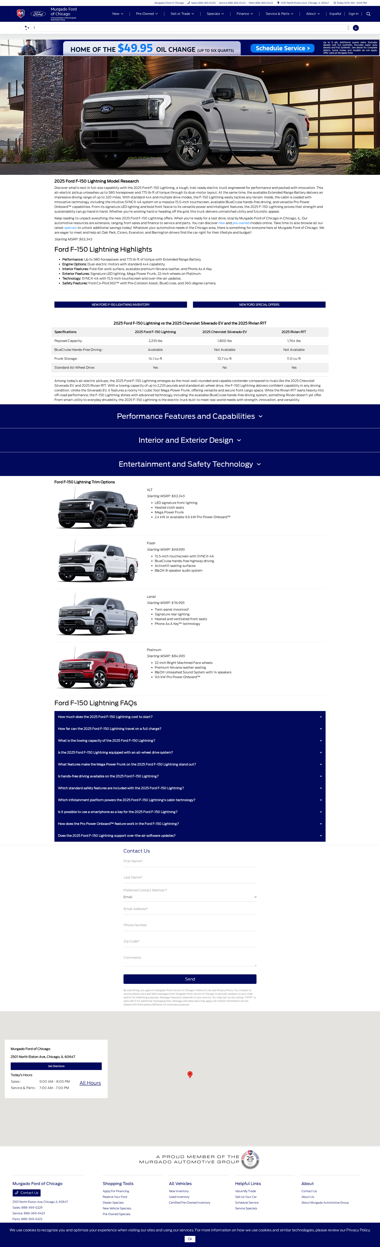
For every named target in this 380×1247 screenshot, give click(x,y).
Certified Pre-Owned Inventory (189, 1202)
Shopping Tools (118, 1183)
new (221, 223)
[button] (190, 1075)
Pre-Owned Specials (116, 1214)
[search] (368, 14)
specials (70, 228)
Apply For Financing (116, 1191)
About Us (307, 1196)
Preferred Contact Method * (145, 890)
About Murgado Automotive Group (325, 1202)
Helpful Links (248, 1183)
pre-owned (241, 223)
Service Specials (246, 1208)
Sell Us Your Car (246, 1196)
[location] (278, 2)
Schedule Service (246, 1202)
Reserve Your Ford (115, 1196)
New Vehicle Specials (117, 1208)
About (307, 1183)
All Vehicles (180, 1183)
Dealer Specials (113, 1202)
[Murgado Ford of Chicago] (46, 13)
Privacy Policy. (358, 1230)
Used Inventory (179, 1196)
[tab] (190, 416)
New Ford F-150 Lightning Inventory (121, 304)
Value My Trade (245, 1191)
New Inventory (179, 1191)
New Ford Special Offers (259, 304)
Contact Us (29, 1193)
